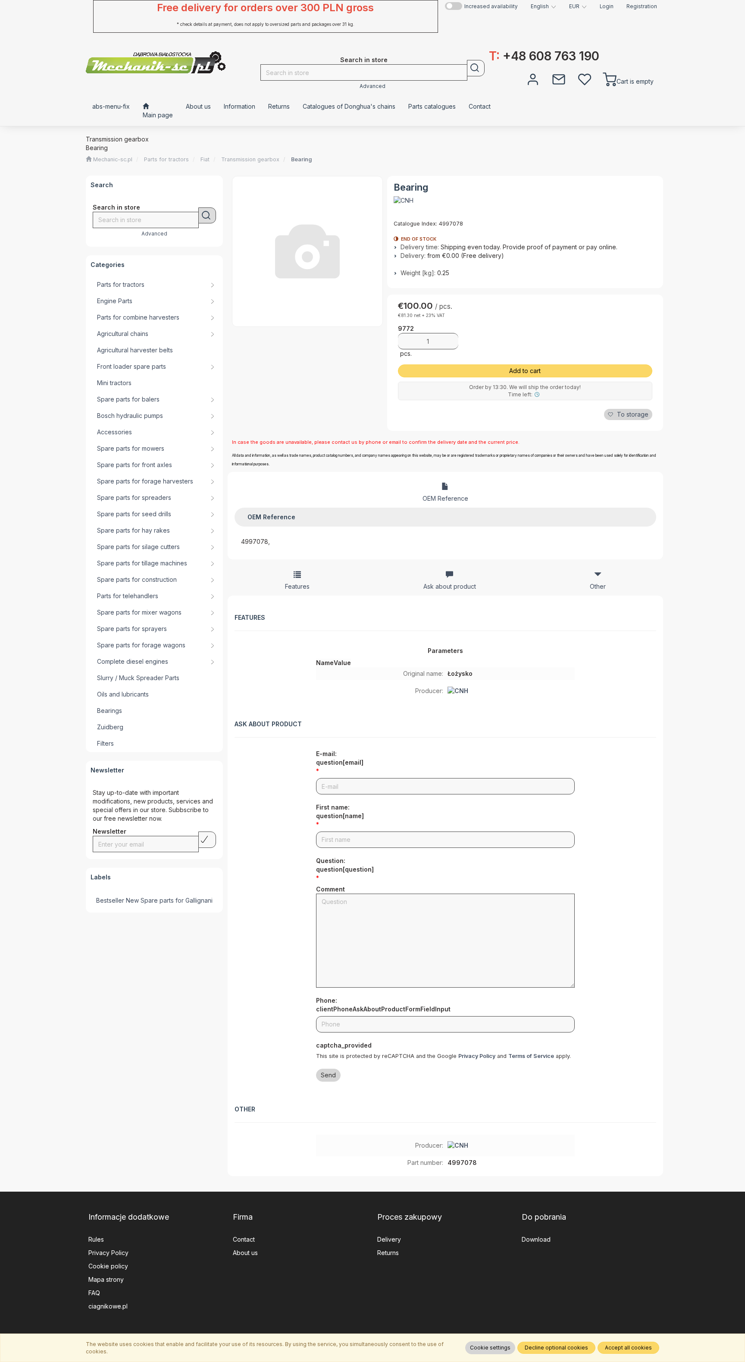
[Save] (207, 840)
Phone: (383, 1005)
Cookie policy (108, 1266)
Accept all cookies (628, 1347)
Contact (244, 1239)
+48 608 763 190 (544, 56)
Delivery (389, 1239)
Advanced (372, 86)
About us (245, 1252)
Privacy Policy (476, 1056)
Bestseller (110, 900)
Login (607, 6)
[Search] (476, 68)
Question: (345, 865)
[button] (543, 6)
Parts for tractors (166, 159)
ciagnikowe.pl (108, 1306)
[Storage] (584, 78)
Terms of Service (531, 1056)
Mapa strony (106, 1279)
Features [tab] (297, 586)
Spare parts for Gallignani (177, 900)
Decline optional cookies (556, 1347)
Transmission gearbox (250, 159)
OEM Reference (445, 498)
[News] (558, 78)
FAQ (94, 1292)
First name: (340, 811)
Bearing (301, 159)
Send (328, 1075)
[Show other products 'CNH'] (403, 200)
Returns (388, 1252)
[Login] (532, 78)
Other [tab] (598, 586)
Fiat (205, 159)
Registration (641, 6)
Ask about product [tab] (449, 586)
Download (536, 1239)
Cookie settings (490, 1347)
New (132, 900)
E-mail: (339, 758)
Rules (96, 1239)
